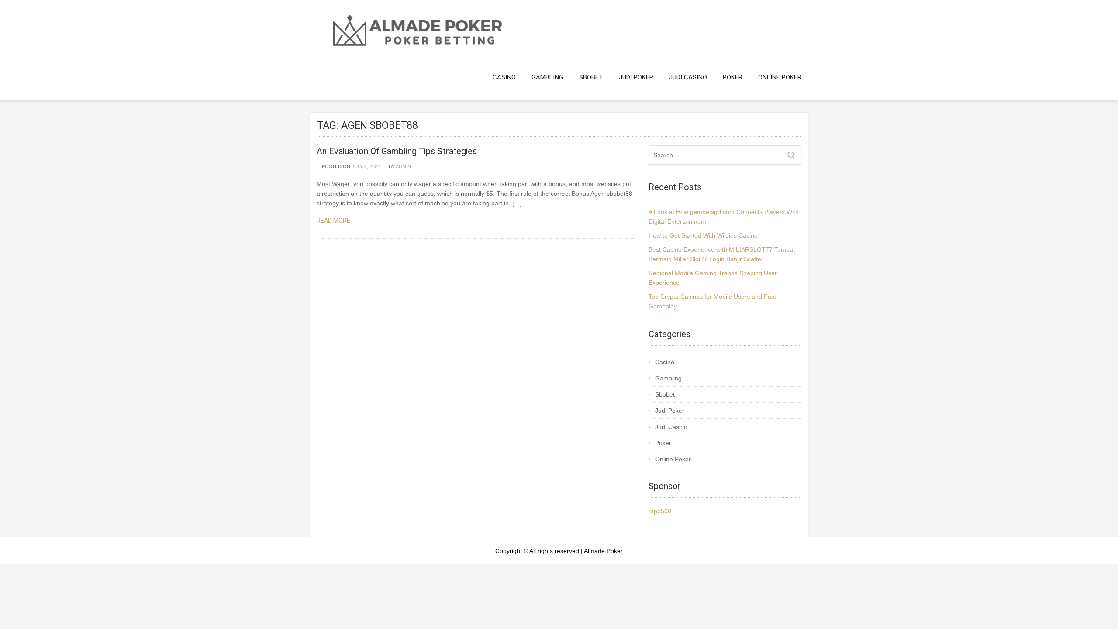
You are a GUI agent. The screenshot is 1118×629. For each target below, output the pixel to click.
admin (403, 166)
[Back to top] (1099, 610)
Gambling (547, 77)
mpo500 (660, 511)
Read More (334, 220)
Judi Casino (688, 77)
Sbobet (591, 77)
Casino (504, 77)
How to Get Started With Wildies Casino (703, 235)
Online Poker (779, 77)
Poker (732, 77)
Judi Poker (636, 77)
